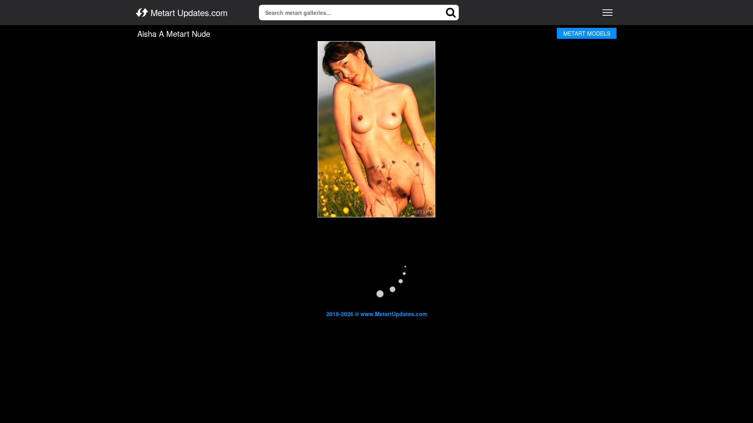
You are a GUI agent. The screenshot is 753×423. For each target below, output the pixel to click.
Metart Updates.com (187, 12)
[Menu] (607, 12)
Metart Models (586, 33)
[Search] (451, 12)
